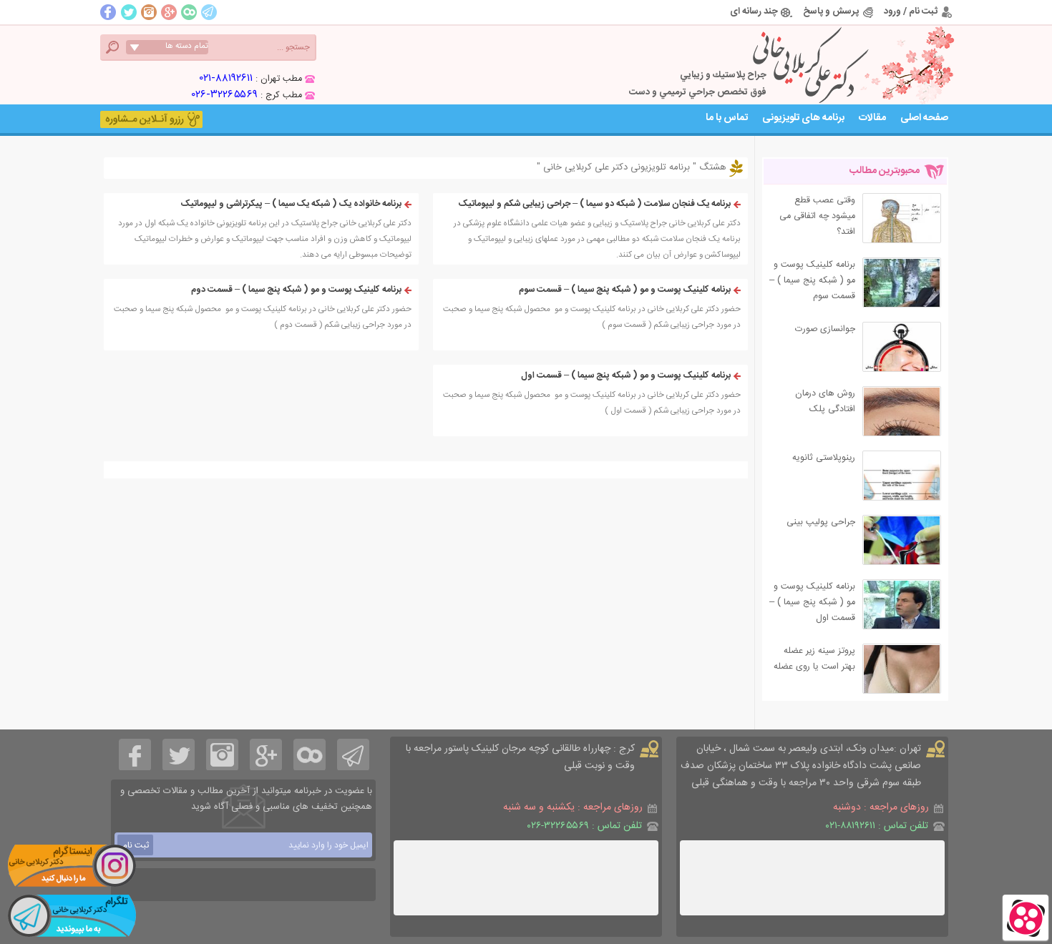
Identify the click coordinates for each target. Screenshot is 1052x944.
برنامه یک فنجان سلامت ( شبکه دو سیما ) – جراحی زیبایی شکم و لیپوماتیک (595, 204)
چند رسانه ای (754, 11)
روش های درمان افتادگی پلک (825, 401)
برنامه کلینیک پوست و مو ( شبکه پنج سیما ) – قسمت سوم (625, 290)
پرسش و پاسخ (831, 11)
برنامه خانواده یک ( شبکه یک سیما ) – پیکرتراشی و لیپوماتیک (291, 204)
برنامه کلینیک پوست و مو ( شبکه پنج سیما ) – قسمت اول (626, 375)
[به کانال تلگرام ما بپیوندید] (71, 915)
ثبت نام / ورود (910, 11)
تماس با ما (727, 118)
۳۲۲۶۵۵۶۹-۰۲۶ (225, 95)
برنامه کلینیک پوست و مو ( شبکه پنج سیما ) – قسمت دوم (296, 290)
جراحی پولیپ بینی (820, 522)
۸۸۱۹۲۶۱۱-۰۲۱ (226, 78)
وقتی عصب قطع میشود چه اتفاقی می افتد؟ (817, 216)
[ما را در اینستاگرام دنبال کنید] (71, 865)
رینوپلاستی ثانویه (823, 458)
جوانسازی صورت (825, 329)
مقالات (872, 118)
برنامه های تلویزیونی (803, 118)
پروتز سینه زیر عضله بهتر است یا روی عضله (814, 659)
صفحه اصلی (924, 118)
